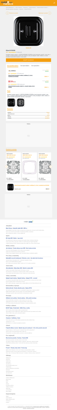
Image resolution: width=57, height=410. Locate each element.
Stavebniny (25, 7)
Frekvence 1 (8, 400)
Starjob (7, 396)
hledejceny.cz (8, 357)
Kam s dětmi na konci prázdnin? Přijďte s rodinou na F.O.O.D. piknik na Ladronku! (20, 263)
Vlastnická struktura (30, 408)
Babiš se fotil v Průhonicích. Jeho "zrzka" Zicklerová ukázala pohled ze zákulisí (20, 349)
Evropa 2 (7, 402)
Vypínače (21, 9)
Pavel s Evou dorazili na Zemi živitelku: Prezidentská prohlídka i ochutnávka (19, 231)
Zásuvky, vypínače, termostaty (12, 9)
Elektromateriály (32, 7)
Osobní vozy (8, 360)
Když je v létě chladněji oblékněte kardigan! (13, 261)
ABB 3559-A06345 (43, 155)
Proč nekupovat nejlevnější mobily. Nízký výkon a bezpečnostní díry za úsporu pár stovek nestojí (23, 280)
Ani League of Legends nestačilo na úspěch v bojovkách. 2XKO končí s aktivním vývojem (22, 341)
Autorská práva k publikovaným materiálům (41, 406)
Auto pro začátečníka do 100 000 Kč (12, 368)
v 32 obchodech (10, 179)
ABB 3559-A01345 (11, 155)
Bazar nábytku (8, 391)
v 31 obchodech (42, 179)
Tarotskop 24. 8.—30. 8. (10, 321)
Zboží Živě (8, 359)
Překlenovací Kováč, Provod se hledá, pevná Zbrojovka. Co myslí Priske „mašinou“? (21, 351)
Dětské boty (8, 388)
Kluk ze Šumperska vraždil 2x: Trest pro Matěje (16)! (15, 233)
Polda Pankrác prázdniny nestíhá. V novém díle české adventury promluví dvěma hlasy (21, 342)
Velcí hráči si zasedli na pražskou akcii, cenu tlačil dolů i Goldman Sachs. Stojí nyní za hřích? (22, 290)
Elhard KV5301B (10, 50)
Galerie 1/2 (28, 47)
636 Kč (46, 76)
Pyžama (7, 383)
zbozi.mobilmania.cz (10, 7)
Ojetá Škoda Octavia (9, 371)
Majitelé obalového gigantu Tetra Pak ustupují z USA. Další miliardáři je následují (20, 291)
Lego (7, 382)
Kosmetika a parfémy (10, 385)
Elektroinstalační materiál (42, 7)
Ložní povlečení (9, 389)
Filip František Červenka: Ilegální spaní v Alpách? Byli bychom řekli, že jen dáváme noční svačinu (23, 311)
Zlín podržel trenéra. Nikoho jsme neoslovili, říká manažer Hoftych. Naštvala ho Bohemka (22, 240)
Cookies (43, 407)
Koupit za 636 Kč (28, 60)
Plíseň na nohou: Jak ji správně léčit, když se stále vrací (16, 331)
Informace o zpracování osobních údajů (34, 407)
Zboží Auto (8, 369)
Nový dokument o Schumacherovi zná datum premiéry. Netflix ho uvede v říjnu (20, 271)
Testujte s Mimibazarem (10, 377)
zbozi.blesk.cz (8, 363)
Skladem (47, 71)
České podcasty (9, 397)
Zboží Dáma (8, 362)
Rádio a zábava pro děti (10, 399)
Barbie (7, 380)
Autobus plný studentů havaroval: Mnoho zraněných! (15, 251)
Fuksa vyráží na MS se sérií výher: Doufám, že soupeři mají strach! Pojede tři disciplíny (22, 241)
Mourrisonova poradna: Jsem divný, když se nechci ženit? (16, 339)
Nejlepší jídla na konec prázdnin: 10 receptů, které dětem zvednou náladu (19, 301)
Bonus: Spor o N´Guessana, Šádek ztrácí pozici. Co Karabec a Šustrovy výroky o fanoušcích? (23, 352)
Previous (6, 166)
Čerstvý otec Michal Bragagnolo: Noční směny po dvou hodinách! (18, 250)
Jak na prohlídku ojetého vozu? (11, 365)
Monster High (8, 379)
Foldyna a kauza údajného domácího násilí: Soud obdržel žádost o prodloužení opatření (21, 253)
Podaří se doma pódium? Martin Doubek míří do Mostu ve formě (17, 270)
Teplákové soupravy (9, 386)
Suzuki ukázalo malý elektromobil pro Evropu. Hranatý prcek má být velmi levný (20, 273)
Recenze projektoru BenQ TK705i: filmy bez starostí (15, 281)
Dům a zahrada (19, 7)
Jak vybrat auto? (9, 372)
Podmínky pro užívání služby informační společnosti (17, 407)
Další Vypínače (10, 153)
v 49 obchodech (26, 179)
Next (50, 166)
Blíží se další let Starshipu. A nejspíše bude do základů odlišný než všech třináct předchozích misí (23, 283)
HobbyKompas (8, 366)
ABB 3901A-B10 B (27, 155)
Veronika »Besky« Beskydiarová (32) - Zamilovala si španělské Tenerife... (19, 260)
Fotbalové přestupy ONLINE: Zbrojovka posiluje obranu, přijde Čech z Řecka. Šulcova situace (23, 243)
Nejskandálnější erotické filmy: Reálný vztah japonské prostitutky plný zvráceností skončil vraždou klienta (25, 230)
